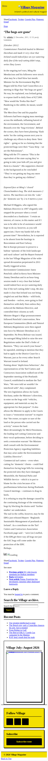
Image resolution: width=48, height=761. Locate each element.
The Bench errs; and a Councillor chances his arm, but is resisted (26, 626)
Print (6, 26)
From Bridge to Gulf (17, 630)
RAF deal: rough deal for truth (22, 637)
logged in (19, 594)
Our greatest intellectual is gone (22, 623)
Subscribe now (24, 741)
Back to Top (6, 759)
